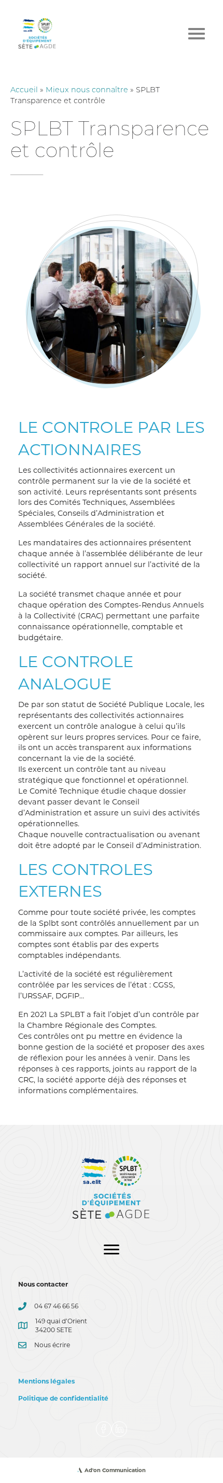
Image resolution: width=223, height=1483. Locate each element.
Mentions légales (46, 1381)
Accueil (24, 90)
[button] (104, 1429)
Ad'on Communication (115, 1470)
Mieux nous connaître (87, 90)
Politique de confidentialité (63, 1398)
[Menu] (111, 1250)
